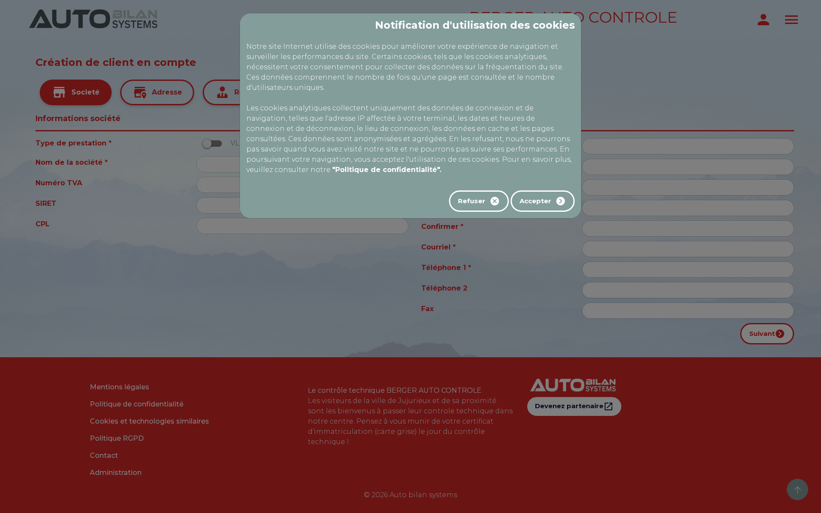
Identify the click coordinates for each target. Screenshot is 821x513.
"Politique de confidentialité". (386, 170)
